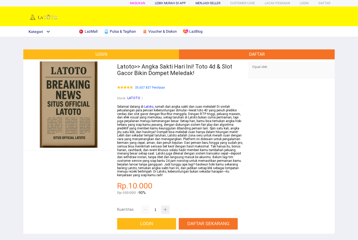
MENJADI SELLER (208, 3)
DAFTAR (324, 3)
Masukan (137, 3)
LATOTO (133, 98)
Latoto (148, 106)
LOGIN (304, 3)
